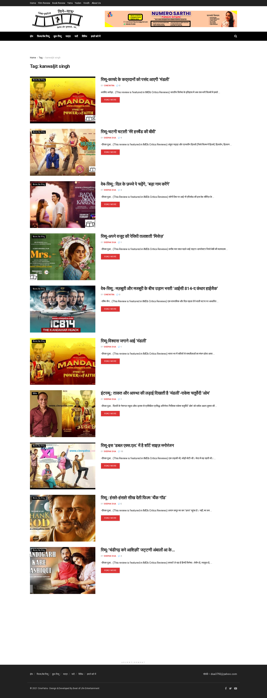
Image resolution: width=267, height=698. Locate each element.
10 (121, 451)
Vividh (86, 3)
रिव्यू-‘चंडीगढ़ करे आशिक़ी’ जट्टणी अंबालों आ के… (138, 549)
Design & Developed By (60, 688)
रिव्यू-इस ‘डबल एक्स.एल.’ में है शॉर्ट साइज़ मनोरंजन (137, 445)
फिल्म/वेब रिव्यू (43, 36)
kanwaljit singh (52, 57)
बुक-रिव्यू (58, 36)
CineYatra (109, 85)
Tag (41, 57)
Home (33, 3)
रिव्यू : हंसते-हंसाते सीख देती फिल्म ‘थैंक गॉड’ (133, 497)
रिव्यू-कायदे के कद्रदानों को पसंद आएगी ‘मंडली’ (135, 79)
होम (31, 36)
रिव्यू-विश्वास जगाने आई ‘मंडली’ (124, 340)
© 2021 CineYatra (39, 688)
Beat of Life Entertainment (86, 688)
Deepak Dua (110, 138)
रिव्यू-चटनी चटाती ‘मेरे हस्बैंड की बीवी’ (128, 131)
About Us (96, 3)
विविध (84, 36)
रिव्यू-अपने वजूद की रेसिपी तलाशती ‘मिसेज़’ (132, 236)
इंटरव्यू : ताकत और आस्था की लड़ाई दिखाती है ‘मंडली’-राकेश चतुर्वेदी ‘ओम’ (155, 393)
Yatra (70, 3)
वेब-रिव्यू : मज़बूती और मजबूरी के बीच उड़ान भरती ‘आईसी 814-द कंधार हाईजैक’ (159, 288)
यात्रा (68, 36)
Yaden (78, 3)
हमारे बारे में (95, 36)
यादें (76, 36)
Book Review (58, 3)
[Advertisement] (133, 634)
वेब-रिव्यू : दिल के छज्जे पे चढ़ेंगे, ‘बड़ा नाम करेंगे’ (135, 184)
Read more (110, 100)
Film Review (44, 3)
